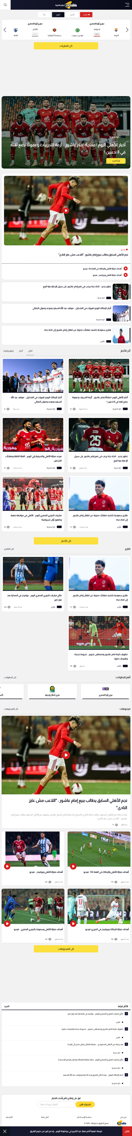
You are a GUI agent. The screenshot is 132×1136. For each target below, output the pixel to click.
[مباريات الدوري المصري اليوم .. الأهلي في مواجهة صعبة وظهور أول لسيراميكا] (31, 504)
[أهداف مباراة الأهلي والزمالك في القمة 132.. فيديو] (66, 268)
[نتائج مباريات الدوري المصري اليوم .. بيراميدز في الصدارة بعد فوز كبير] (31, 584)
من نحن (123, 1117)
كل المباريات (66, 45)
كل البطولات (10, 677)
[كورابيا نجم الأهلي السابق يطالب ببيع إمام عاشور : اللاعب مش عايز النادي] (66, 772)
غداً (44, 15)
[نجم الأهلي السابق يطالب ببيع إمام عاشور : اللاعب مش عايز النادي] (66, 218)
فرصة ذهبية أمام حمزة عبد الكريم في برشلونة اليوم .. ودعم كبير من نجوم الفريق (66, 1131)
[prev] (127, 30)
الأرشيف (9, 1117)
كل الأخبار (66, 541)
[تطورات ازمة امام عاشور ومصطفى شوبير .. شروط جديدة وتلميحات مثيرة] (97, 643)
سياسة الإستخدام (84, 1117)
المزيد (6, 1006)
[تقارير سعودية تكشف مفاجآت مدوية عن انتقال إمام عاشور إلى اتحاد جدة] (66, 335)
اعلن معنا (45, 1117)
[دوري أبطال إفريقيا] (52, 691)
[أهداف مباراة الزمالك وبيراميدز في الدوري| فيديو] (99, 916)
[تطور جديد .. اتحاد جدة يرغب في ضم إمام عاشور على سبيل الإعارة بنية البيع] (66, 292)
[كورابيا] (66, 5)
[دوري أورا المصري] (105, 691)
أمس (72, 15)
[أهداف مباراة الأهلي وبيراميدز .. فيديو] (66, 274)
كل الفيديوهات (11, 709)
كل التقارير (9, 549)
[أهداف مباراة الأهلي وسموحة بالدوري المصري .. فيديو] (33, 916)
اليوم (58, 15)
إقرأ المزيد (116, 161)
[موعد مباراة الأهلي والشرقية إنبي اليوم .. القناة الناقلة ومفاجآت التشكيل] (31, 445)
